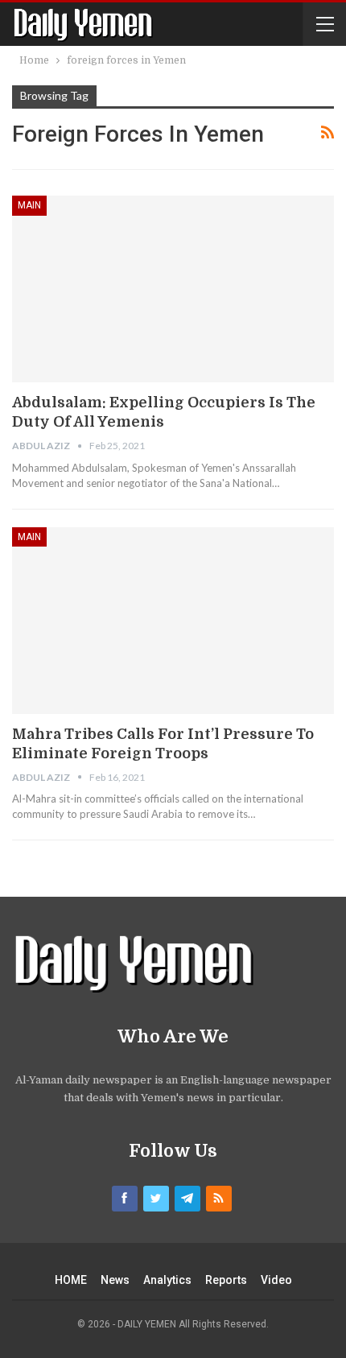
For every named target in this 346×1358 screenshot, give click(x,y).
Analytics (167, 1279)
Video (276, 1279)
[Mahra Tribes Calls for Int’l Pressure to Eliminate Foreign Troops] (173, 620)
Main (29, 205)
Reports (226, 1279)
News (115, 1279)
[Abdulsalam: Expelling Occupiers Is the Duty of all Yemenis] (173, 289)
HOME (71, 1279)
